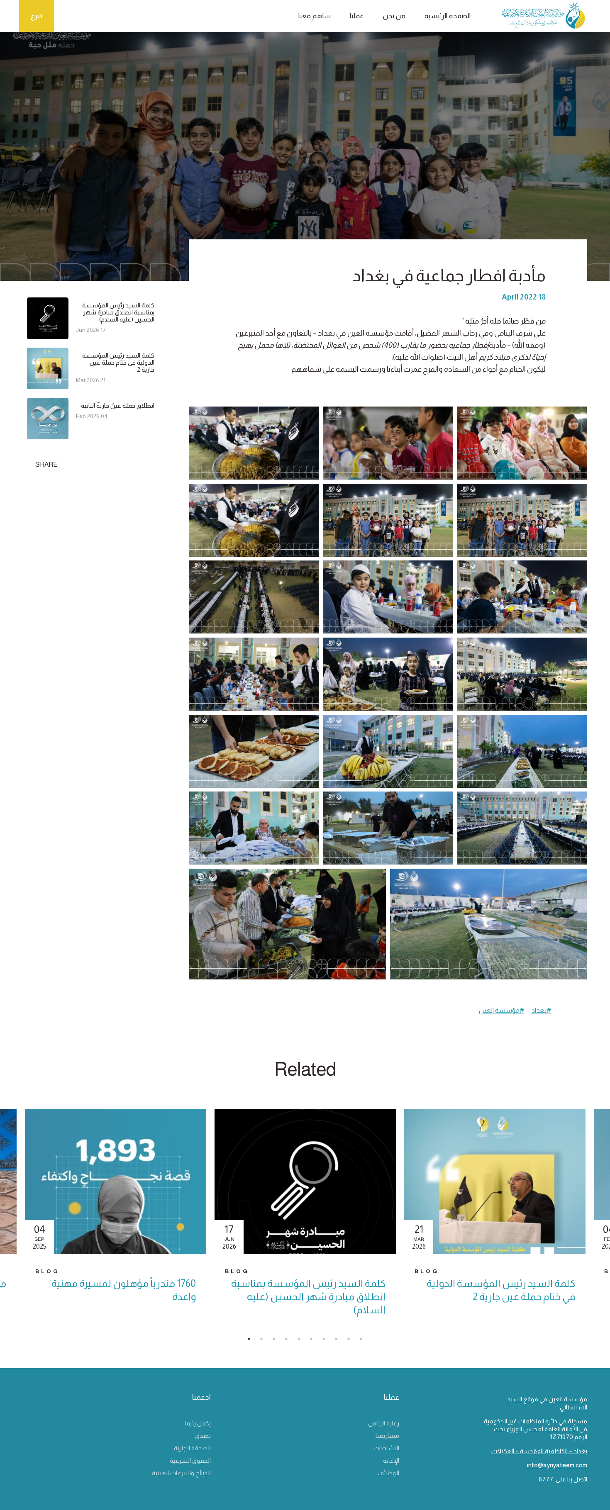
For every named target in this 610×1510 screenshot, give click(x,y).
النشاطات (386, 1448)
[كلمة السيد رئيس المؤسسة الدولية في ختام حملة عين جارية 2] (47, 385)
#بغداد (541, 1010)
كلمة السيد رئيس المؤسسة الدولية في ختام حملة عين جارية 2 (118, 362)
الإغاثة (391, 1460)
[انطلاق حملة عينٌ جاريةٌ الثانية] (47, 435)
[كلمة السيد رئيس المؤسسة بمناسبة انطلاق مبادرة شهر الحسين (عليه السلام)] (47, 335)
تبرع (36, 15)
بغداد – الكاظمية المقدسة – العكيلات (539, 1450)
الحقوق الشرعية (190, 1460)
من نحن (394, 16)
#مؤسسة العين (501, 1010)
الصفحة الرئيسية (448, 16)
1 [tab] (253, 1341)
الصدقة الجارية (192, 1448)
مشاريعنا (387, 1435)
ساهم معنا (314, 16)
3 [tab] (278, 1341)
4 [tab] (290, 1341)
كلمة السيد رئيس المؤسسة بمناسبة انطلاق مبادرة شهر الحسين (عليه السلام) (118, 312)
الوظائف (388, 1472)
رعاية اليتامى (383, 1423)
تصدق (203, 1435)
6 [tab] (315, 1341)
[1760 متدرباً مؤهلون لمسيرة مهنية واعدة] (115, 1181)
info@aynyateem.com (557, 1465)
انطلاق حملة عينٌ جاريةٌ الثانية (117, 405)
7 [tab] (328, 1341)
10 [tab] (365, 1341)
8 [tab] (340, 1341)
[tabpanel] (305, 1220)
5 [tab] (303, 1341)
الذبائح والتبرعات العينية (181, 1472)
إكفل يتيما (198, 1423)
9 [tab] (353, 1341)
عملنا (357, 16)
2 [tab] (265, 1341)
